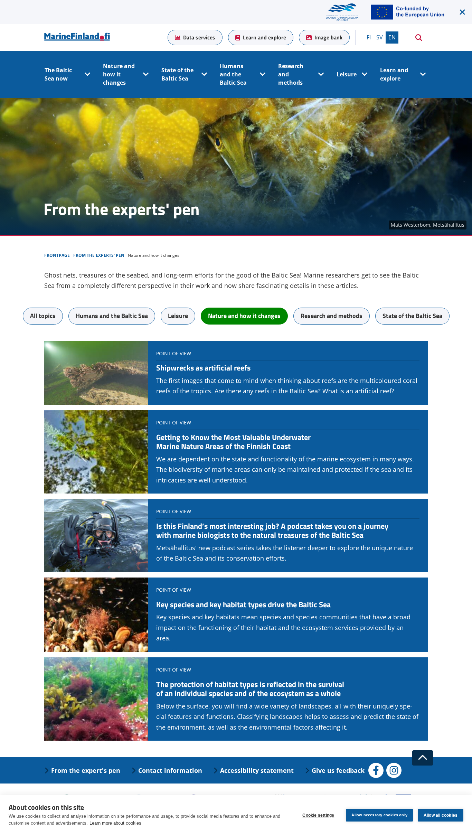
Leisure (347, 74)
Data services (199, 37)
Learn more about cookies (115, 823)
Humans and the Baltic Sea (233, 74)
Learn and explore (264, 37)
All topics (43, 315)
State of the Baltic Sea (177, 74)
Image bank (328, 37)
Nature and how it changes (119, 74)
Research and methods (290, 74)
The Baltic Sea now (58, 74)
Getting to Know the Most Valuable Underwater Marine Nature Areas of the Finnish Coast (233, 441)
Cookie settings (318, 815)
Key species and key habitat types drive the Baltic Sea (243, 604)
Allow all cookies (440, 815)
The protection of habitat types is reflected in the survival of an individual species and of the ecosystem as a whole (250, 688)
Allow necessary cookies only (379, 815)
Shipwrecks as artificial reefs (203, 368)
